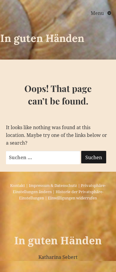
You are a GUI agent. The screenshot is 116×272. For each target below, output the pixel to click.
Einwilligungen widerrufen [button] (72, 198)
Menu (98, 13)
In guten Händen (42, 38)
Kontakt (17, 185)
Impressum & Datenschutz (53, 185)
